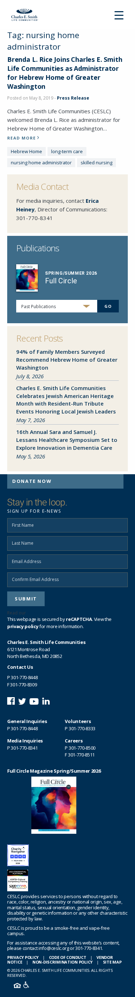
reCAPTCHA (79, 619)
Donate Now (31, 481)
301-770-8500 (82, 748)
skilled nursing (96, 162)
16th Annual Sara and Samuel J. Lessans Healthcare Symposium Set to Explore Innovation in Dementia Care (66, 439)
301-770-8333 (82, 728)
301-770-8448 (24, 677)
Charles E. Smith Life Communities (27, 14)
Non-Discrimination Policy (62, 962)
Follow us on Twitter (22, 701)
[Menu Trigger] (119, 14)
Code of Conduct (67, 957)
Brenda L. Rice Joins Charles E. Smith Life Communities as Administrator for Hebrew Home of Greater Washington (64, 73)
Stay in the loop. (37, 502)
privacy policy (43, 613)
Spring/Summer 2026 (71, 273)
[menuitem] (65, 481)
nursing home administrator (41, 162)
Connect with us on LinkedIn (46, 701)
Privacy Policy (23, 957)
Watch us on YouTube (34, 701)
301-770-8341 (34, 217)
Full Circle (61, 280)
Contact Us (20, 667)
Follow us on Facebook (11, 701)
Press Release (73, 98)
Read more (21, 138)
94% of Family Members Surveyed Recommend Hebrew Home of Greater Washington (66, 359)
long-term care (67, 151)
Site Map (112, 962)
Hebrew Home (26, 151)
